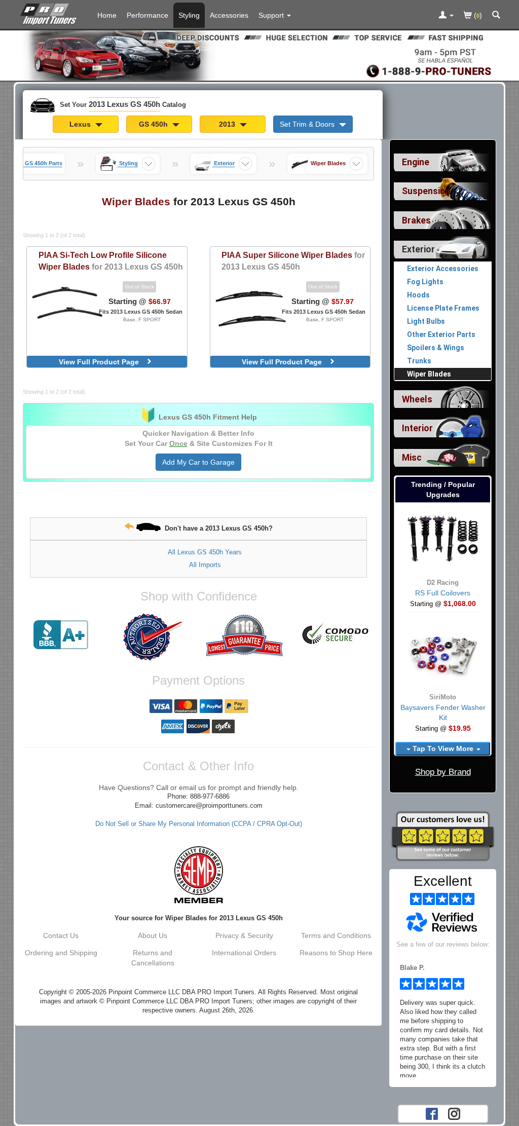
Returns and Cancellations (152, 958)
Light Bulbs (426, 321)
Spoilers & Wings (435, 348)
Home (107, 15)
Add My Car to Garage (198, 462)
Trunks (419, 361)
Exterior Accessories (442, 269)
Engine (415, 162)
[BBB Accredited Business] (61, 635)
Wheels (417, 399)
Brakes (416, 220)
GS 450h (154, 124)
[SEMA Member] (198, 874)
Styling (189, 15)
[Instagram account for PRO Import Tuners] (454, 1113)
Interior (417, 428)
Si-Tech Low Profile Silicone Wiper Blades (111, 260)
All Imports (205, 565)
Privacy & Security (244, 935)
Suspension (426, 191)
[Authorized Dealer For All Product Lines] (153, 637)
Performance (147, 15)
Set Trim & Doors (308, 124)
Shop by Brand (443, 772)
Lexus (81, 124)
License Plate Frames (443, 308)
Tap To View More (443, 748)
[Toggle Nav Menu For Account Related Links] (446, 16)
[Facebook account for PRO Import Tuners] (432, 1113)
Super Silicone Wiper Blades (293, 260)
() (477, 15)
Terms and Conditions (336, 935)
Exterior (418, 249)
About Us (152, 935)
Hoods (418, 295)
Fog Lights (425, 282)
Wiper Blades (429, 374)
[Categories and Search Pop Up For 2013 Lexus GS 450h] (496, 16)
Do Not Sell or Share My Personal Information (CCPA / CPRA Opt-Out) (198, 824)
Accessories (229, 15)
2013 (228, 124)
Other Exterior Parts (441, 334)
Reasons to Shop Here (336, 953)
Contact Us (61, 935)
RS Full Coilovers (442, 593)
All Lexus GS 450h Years (205, 552)
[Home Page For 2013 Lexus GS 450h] (50, 12)
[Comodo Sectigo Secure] (336, 635)
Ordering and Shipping (61, 953)
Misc (412, 458)
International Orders (244, 953)
